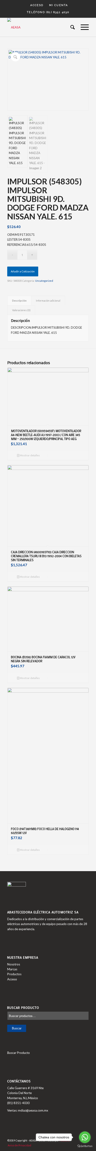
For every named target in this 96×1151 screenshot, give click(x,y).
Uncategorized (44, 280)
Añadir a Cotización (23, 271)
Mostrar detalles (29, 455)
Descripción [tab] (19, 300)
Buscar (16, 1028)
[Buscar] (71, 27)
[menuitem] (37, 5)
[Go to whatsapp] (85, 1137)
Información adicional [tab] (48, 300)
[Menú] (82, 27)
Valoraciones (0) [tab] (21, 310)
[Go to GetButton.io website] (84, 1146)
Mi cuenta (58, 5)
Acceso (36, 5)
